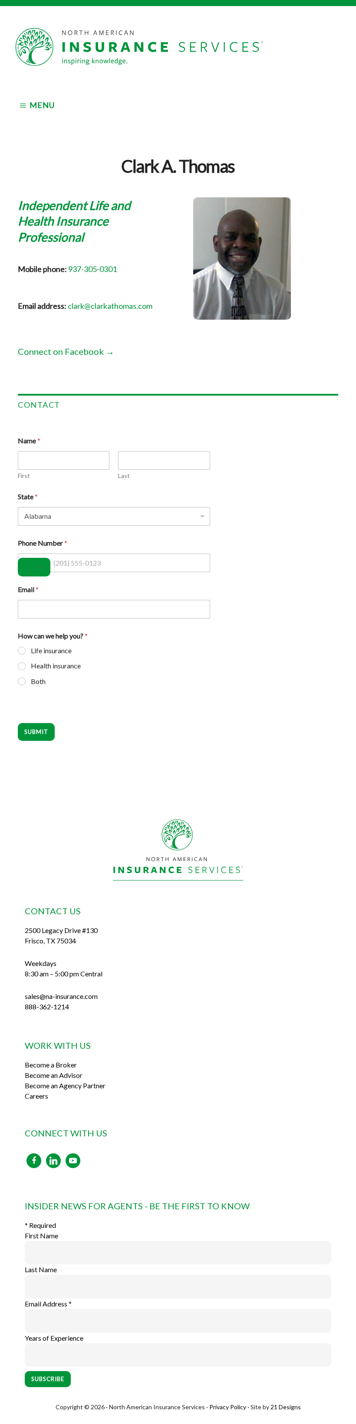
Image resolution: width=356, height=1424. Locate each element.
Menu (42, 105)
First (24, 475)
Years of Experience (54, 1338)
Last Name (41, 1269)
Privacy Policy (227, 1407)
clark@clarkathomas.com (110, 306)
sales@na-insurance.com (61, 996)
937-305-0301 (92, 269)
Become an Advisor (53, 1075)
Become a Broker (51, 1065)
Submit (36, 731)
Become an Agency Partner (65, 1085)
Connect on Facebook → (66, 351)
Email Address (48, 1304)
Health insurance (56, 665)
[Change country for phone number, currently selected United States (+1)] (34, 567)
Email (28, 589)
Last (124, 475)
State (28, 496)
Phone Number (42, 543)
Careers (36, 1096)
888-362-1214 (47, 1006)
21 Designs (285, 1407)
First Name (41, 1235)
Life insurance (51, 650)
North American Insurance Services (178, 47)
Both (38, 681)
